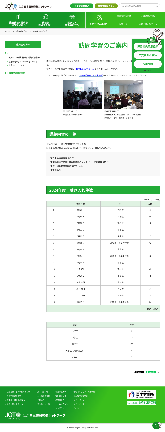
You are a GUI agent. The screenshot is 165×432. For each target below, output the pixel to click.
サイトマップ (78, 404)
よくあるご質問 (43, 396)
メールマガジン (61, 404)
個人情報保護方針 (80, 396)
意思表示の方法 (124, 15)
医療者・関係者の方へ (16, 400)
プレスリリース (43, 404)
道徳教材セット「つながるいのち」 (23, 61)
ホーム (8, 31)
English (76, 408)
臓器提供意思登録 (147, 46)
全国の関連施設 (148, 15)
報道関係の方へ (61, 392)
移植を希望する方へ (15, 396)
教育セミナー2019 (16, 65)
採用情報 (148, 64)
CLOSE (149, 70)
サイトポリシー (79, 400)
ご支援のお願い (82, 5)
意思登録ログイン (106, 5)
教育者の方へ (60, 400)
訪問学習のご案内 (17, 72)
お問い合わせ (42, 400)
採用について (60, 396)
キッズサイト (60, 408)
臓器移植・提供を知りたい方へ (19, 392)
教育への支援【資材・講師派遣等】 (25, 57)
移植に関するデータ (148, 24)
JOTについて (124, 24)
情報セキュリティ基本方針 (84, 392)
